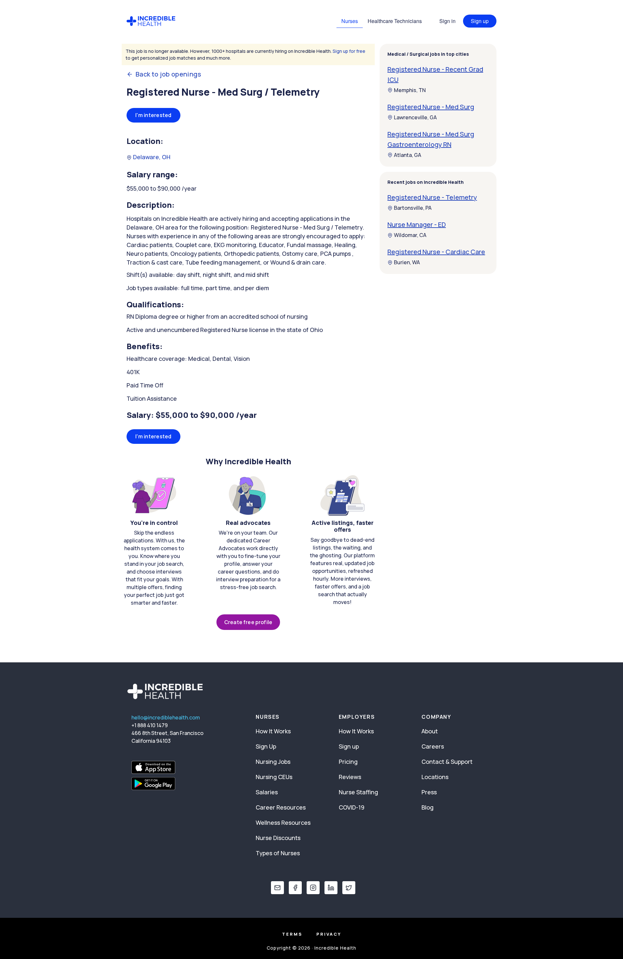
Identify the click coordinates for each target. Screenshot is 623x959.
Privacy (328, 934)
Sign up (480, 21)
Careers (432, 746)
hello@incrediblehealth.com (165, 717)
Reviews (350, 777)
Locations (434, 777)
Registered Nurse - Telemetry (432, 197)
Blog (427, 807)
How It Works (273, 731)
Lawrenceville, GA (415, 117)
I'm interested (153, 115)
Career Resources (281, 807)
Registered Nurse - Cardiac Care (436, 252)
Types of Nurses (278, 853)
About (429, 731)
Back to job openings (168, 74)
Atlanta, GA (407, 155)
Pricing (348, 761)
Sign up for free (349, 51)
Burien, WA (407, 262)
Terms (292, 934)
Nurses (349, 21)
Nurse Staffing (358, 792)
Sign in (447, 21)
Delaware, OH (151, 157)
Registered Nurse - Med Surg (430, 106)
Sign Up (266, 746)
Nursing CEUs (274, 777)
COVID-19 (351, 807)
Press (429, 792)
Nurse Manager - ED (416, 224)
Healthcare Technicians (395, 21)
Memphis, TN (410, 90)
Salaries (267, 792)
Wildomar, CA (410, 235)
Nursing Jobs (273, 761)
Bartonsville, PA (413, 208)
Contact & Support (446, 761)
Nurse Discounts (278, 838)
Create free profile (248, 622)
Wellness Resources (283, 822)
